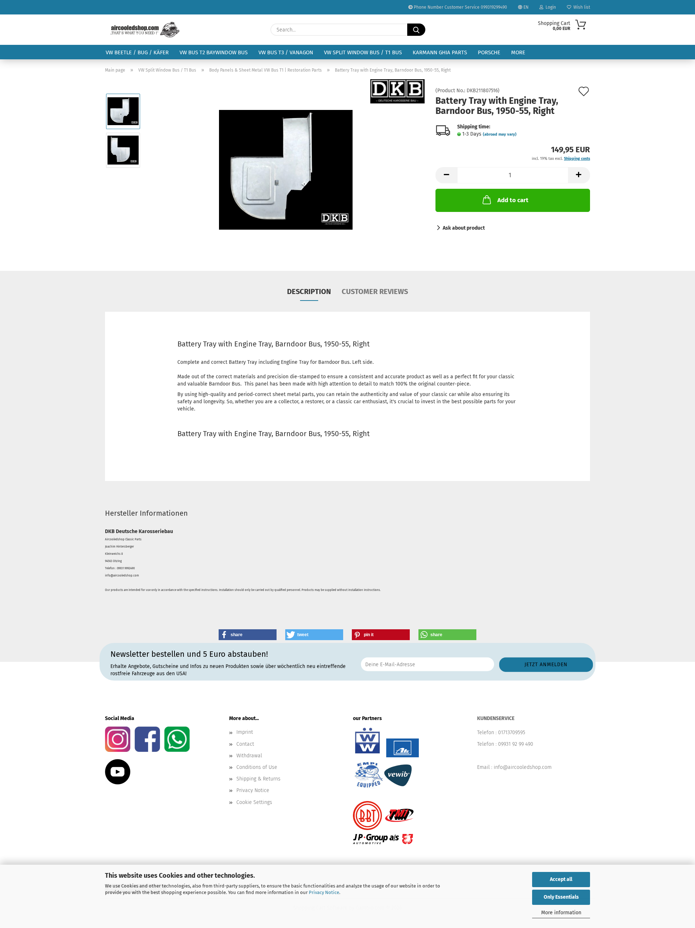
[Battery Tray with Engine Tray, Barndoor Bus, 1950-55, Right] (286, 169)
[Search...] (416, 30)
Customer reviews (375, 291)
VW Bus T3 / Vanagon (285, 52)
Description (309, 291)
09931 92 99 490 (515, 744)
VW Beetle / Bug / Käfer (137, 52)
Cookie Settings (254, 802)
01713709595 (511, 732)
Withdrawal (249, 756)
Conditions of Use (256, 767)
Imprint (244, 732)
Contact (245, 744)
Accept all (561, 879)
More (518, 52)
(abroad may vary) (500, 134)
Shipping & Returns (258, 779)
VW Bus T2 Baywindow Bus (214, 52)
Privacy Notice (324, 892)
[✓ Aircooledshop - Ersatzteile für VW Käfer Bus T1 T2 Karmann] (145, 29)
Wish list (580, 7)
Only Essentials (561, 897)
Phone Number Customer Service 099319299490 (460, 7)
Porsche (489, 52)
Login (549, 7)
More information (561, 913)
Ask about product (464, 228)
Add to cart (512, 200)
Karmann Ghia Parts (440, 52)
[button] (446, 175)
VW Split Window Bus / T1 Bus (363, 52)
